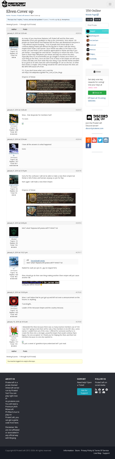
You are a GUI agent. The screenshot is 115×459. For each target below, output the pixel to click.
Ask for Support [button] (84, 391)
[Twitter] (103, 389)
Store (77, 450)
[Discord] (103, 392)
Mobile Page (91, 14)
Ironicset (93, 45)
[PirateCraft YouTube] (94, 140)
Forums (13, 15)
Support (106, 453)
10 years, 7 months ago (50, 19)
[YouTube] (96, 392)
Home (8, 15)
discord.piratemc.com (94, 128)
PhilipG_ (92, 54)
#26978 (78, 171)
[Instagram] (100, 392)
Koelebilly (93, 59)
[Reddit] (107, 389)
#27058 (78, 322)
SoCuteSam (94, 40)
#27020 (78, 292)
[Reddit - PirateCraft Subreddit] (88, 140)
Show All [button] (98, 93)
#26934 (78, 33)
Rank (97, 19)
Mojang (12, 438)
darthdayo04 (94, 36)
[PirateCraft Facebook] (88, 145)
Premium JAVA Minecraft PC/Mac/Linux (11, 409)
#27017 (78, 252)
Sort (88, 19)
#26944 (78, 139)
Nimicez (93, 49)
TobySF (92, 31)
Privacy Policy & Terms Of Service (95, 450)
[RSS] (96, 389)
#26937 (78, 110)
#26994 (78, 223)
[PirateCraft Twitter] (100, 140)
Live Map (97, 453)
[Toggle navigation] (110, 4)
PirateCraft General (23, 15)
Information (68, 450)
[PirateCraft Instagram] (106, 140)
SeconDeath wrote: (38, 261)
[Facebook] (99, 389)
